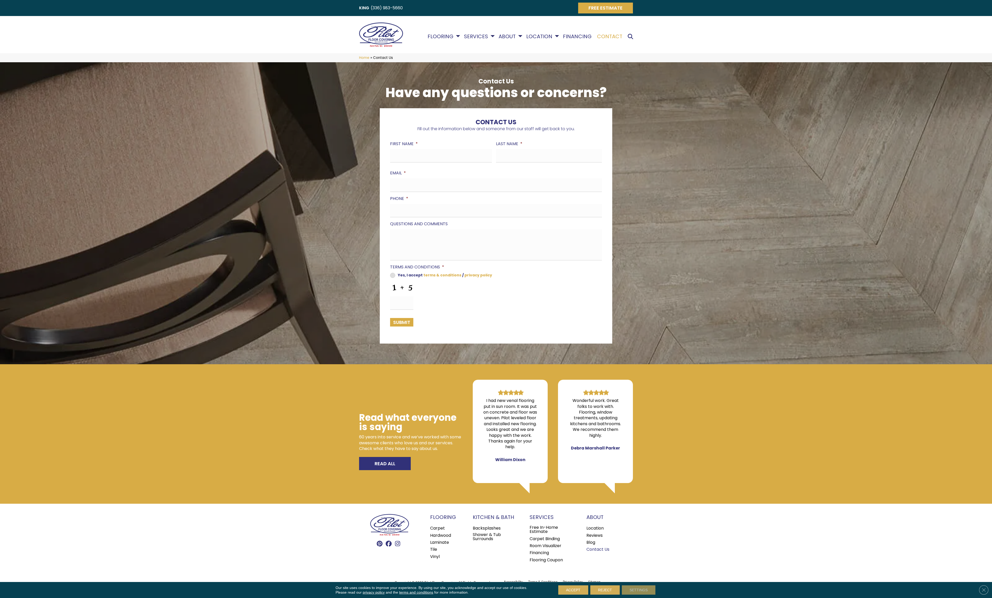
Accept (573, 590)
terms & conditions (442, 275)
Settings (639, 590)
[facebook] (388, 544)
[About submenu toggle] (520, 36)
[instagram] (397, 544)
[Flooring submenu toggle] (458, 36)
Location (539, 36)
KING (364, 8)
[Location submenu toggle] (557, 36)
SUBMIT (401, 322)
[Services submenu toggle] (493, 36)
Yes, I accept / (445, 275)
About (507, 36)
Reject (605, 590)
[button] (631, 36)
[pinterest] (379, 544)
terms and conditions (416, 592)
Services (476, 36)
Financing (577, 36)
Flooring (440, 36)
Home (364, 57)
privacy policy (478, 275)
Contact (609, 36)
